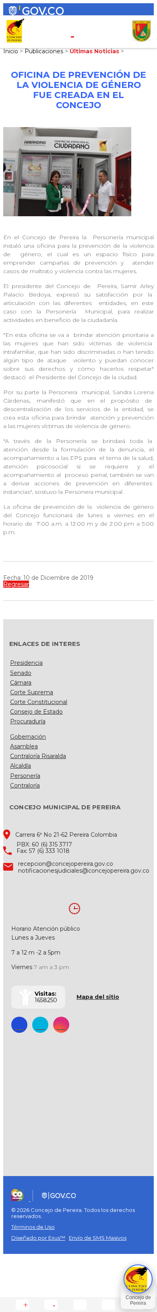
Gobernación (28, 736)
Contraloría (25, 785)
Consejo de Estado (36, 711)
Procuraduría (27, 721)
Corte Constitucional (38, 702)
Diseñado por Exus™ (38, 1238)
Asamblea (24, 746)
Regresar (16, 584)
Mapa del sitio (97, 997)
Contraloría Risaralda (38, 756)
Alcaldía (20, 765)
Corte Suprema (31, 692)
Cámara (20, 682)
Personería (25, 775)
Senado (20, 673)
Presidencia (26, 662)
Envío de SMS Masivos (97, 1238)
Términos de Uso (33, 1227)
